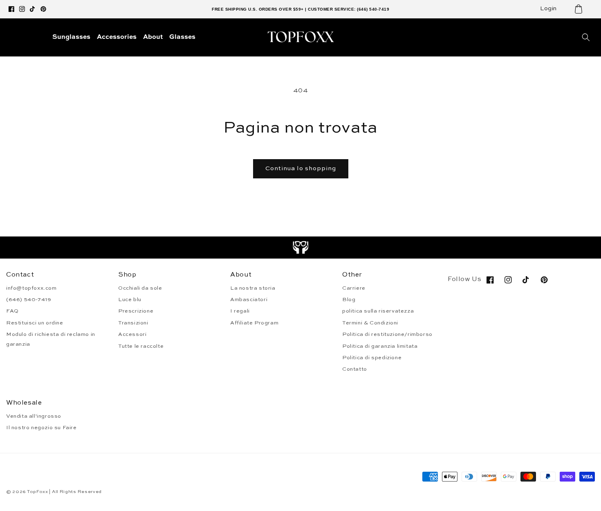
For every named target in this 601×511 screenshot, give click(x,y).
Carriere (354, 288)
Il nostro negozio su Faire (41, 427)
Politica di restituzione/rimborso (387, 334)
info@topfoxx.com (31, 288)
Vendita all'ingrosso (33, 416)
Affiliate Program (254, 323)
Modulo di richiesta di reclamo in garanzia (50, 339)
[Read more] (300, 247)
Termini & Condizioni (370, 323)
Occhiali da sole (140, 288)
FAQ (12, 311)
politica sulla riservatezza (378, 311)
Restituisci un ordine (34, 323)
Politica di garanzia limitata (379, 346)
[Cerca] (586, 37)
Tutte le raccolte (141, 346)
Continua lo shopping (300, 168)
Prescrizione (135, 311)
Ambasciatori (248, 299)
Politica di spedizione (371, 357)
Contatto (354, 369)
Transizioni (133, 323)
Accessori (132, 334)
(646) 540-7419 (28, 299)
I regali (240, 311)
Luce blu (129, 299)
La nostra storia (253, 288)
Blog (348, 299)
